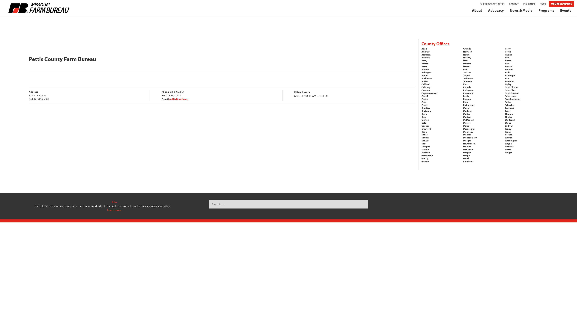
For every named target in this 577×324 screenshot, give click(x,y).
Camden (425, 90)
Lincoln (467, 99)
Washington (511, 140)
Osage (466, 155)
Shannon (509, 113)
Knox (466, 84)
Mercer (466, 122)
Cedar (424, 105)
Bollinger (426, 72)
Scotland (509, 107)
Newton (467, 146)
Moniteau (468, 131)
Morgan (467, 140)
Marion (467, 117)
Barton (425, 63)
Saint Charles (511, 87)
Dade (424, 131)
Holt (465, 60)
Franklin (425, 152)
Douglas (425, 146)
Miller (466, 125)
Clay (423, 117)
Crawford (426, 128)
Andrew (425, 51)
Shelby (508, 117)
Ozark (466, 158)
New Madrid (469, 143)
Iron (465, 69)
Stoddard (510, 119)
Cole (423, 122)
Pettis (508, 51)
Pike (507, 57)
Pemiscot (468, 161)
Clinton (425, 119)
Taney (508, 128)
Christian (426, 111)
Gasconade (427, 155)
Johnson (467, 81)
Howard (467, 63)
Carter (424, 99)
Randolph (510, 75)
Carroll (424, 96)
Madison (467, 111)
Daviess (425, 137)
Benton (425, 69)
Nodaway (468, 149)
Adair (424, 48)
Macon (466, 107)
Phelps (508, 54)
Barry (424, 60)
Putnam (509, 69)
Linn (465, 102)
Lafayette (468, 90)
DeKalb (425, 140)
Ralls (507, 72)
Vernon (509, 134)
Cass (423, 102)
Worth (508, 149)
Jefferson (468, 78)
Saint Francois (512, 93)
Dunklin (425, 149)
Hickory (467, 57)
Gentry (425, 158)
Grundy (467, 48)
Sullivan (509, 125)
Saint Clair (510, 90)
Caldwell (425, 84)
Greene (425, 161)
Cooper (425, 125)
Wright (508, 152)
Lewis (466, 96)
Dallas (424, 134)
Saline (508, 102)
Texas (508, 131)
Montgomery (470, 137)
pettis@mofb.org (178, 98)
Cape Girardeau (429, 93)
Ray (507, 78)
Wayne (508, 143)
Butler (424, 81)
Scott (507, 111)
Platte (508, 60)
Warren (508, 137)
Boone (424, 75)
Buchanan (426, 78)
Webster (509, 146)
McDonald (468, 119)
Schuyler (509, 105)
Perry (508, 48)
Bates (424, 66)
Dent (423, 143)
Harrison (467, 51)
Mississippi (469, 128)
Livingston (468, 105)
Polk (507, 63)
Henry (466, 54)
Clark (424, 113)
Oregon (467, 152)
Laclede (467, 87)
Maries (466, 113)
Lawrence (468, 93)
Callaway (425, 87)
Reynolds (509, 81)
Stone (508, 122)
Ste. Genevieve (512, 99)
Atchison (426, 54)
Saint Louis (510, 96)
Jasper (466, 75)
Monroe (467, 134)
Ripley (508, 84)
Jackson (467, 72)
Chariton (425, 107)
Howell (466, 66)
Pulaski (508, 66)
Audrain (425, 57)
